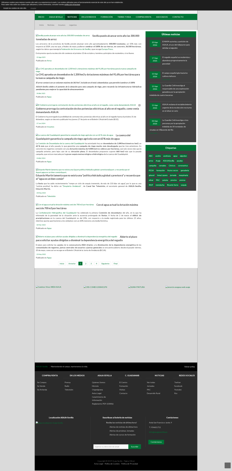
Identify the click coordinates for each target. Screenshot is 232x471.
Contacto (123, 393)
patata (165, 180)
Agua (49, 97)
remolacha (160, 185)
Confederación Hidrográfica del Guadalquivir (58, 213)
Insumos (61, 25)
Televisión (51, 196)
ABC (151, 156)
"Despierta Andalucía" (72, 186)
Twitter (177, 382)
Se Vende (41, 386)
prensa (182, 180)
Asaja (158, 161)
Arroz (49, 60)
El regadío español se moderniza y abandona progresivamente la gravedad (176, 60)
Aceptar (33, 8)
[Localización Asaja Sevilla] (49, 422)
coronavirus (183, 165)
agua (175, 156)
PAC (158, 180)
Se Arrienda (42, 389)
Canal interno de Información (99, 398)
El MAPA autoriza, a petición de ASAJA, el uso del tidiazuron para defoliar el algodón (176, 44)
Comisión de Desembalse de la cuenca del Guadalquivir (61, 143)
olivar (151, 180)
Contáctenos (156, 442)
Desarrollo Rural (153, 393)
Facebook (178, 386)
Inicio (41, 25)
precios (174, 180)
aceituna (167, 156)
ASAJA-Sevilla (42, 366)
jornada (173, 175)
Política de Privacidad (129, 464)
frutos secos (172, 170)
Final (115, 263)
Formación (123, 386)
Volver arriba (189, 366)
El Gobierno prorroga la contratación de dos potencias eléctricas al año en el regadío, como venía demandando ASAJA (88, 109)
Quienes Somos (98, 382)
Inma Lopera (162, 175)
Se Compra (41, 382)
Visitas (122, 389)
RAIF (151, 185)
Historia (95, 386)
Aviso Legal (96, 393)
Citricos (172, 165)
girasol (151, 175)
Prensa (67, 382)
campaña (152, 165)
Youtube (178, 389)
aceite (158, 156)
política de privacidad (72, 5)
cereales (162, 165)
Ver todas (151, 382)
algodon (183, 156)
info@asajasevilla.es (158, 432)
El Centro (123, 382)
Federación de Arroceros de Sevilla (75, 49)
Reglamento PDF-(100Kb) (102, 404)
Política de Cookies (112, 464)
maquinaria (183, 175)
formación (160, 170)
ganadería (185, 170)
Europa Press (107, 49)
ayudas (180, 161)
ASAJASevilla (168, 161)
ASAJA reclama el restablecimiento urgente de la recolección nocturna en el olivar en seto (177, 107)
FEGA (151, 170)
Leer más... (154, 51)
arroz (151, 161)
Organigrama (97, 389)
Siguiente (105, 263)
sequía (183, 185)
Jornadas (150, 386)
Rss (175, 393)
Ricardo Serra (172, 185)
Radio (67, 386)
